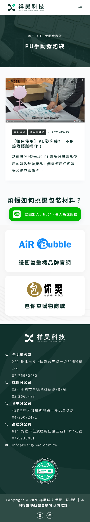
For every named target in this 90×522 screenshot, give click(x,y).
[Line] (50, 515)
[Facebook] (40, 515)
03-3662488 (23, 396)
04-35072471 (24, 417)
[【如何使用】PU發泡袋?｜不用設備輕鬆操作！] (45, 100)
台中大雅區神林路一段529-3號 (46, 410)
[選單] (80, 8)
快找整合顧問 (41, 505)
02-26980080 (24, 375)
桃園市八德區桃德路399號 (44, 389)
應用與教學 (37, 132)
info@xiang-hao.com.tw (34, 444)
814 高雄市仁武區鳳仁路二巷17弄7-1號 (47, 431)
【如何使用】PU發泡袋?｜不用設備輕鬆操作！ (43, 143)
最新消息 (20, 132)
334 (16, 389)
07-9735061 (23, 438)
